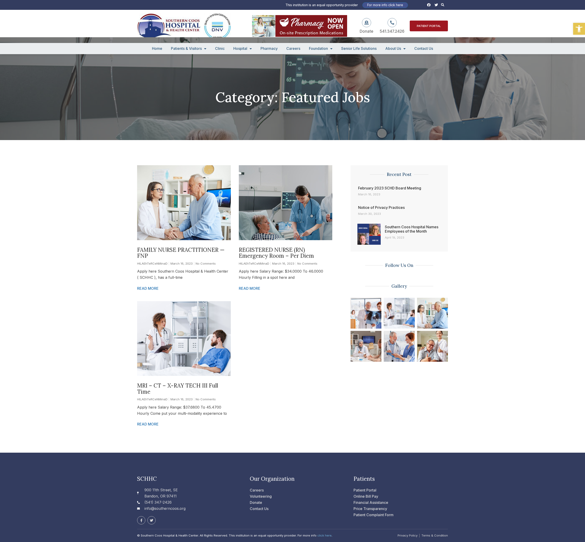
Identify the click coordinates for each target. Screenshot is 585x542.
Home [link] (157, 48)
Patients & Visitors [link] (186, 48)
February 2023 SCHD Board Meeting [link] (389, 188)
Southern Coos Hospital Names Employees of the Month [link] (411, 229)
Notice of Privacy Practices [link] (381, 207)
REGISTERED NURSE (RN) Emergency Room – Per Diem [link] (276, 252)
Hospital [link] (240, 48)
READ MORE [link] (148, 288)
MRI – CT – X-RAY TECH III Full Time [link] (177, 388)
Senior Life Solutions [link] (359, 48)
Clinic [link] (220, 48)
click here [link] (324, 535)
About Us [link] (393, 48)
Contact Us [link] (423, 48)
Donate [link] (366, 31)
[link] (579, 29)
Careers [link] (293, 48)
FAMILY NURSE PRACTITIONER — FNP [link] (181, 252)
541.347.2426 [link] (392, 31)
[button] (443, 5)
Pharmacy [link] (269, 48)
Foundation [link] (318, 48)
